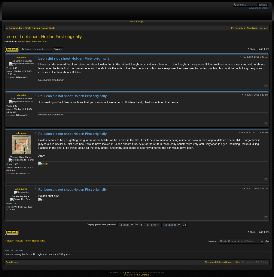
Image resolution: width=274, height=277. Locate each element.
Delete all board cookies (228, 262)
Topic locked (11, 48)
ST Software (143, 275)
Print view (263, 28)
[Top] (266, 86)
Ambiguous (21, 189)
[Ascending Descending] (174, 224)
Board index (15, 28)
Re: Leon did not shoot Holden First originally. (72, 96)
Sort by (139, 224)
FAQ (132, 21)
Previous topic (238, 28)
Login (141, 21)
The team (209, 262)
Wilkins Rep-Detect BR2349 (32, 41)
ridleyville (21, 57)
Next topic (252, 28)
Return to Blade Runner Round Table (26, 240)
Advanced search (258, 8)
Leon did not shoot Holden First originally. (43, 36)
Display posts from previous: (102, 224)
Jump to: (212, 241)
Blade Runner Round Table (40, 28)
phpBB (126, 272)
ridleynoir (21, 133)
